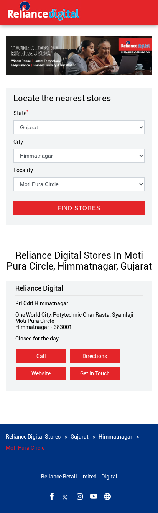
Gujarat (80, 437)
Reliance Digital (39, 288)
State (20, 113)
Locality (23, 170)
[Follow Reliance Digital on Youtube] (92, 496)
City (18, 142)
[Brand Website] (106, 496)
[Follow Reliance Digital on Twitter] (65, 496)
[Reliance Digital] (44, 12)
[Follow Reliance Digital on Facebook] (51, 496)
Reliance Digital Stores (34, 437)
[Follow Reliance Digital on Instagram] (79, 496)
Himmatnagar (115, 437)
